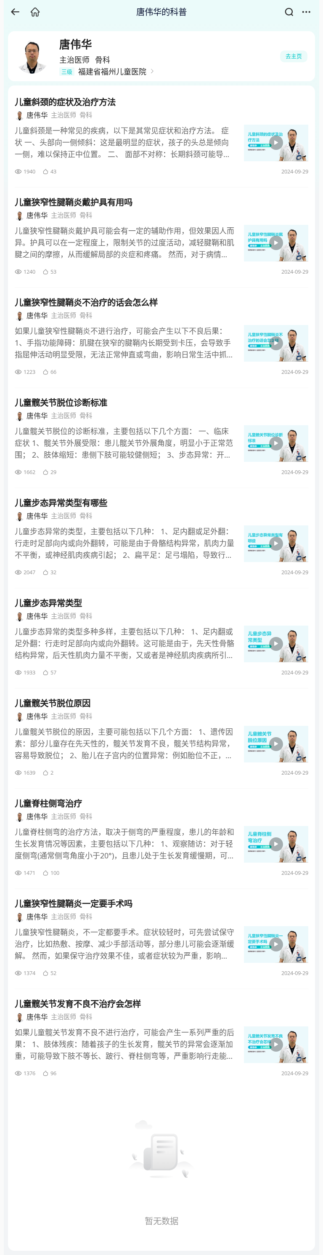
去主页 (294, 56)
